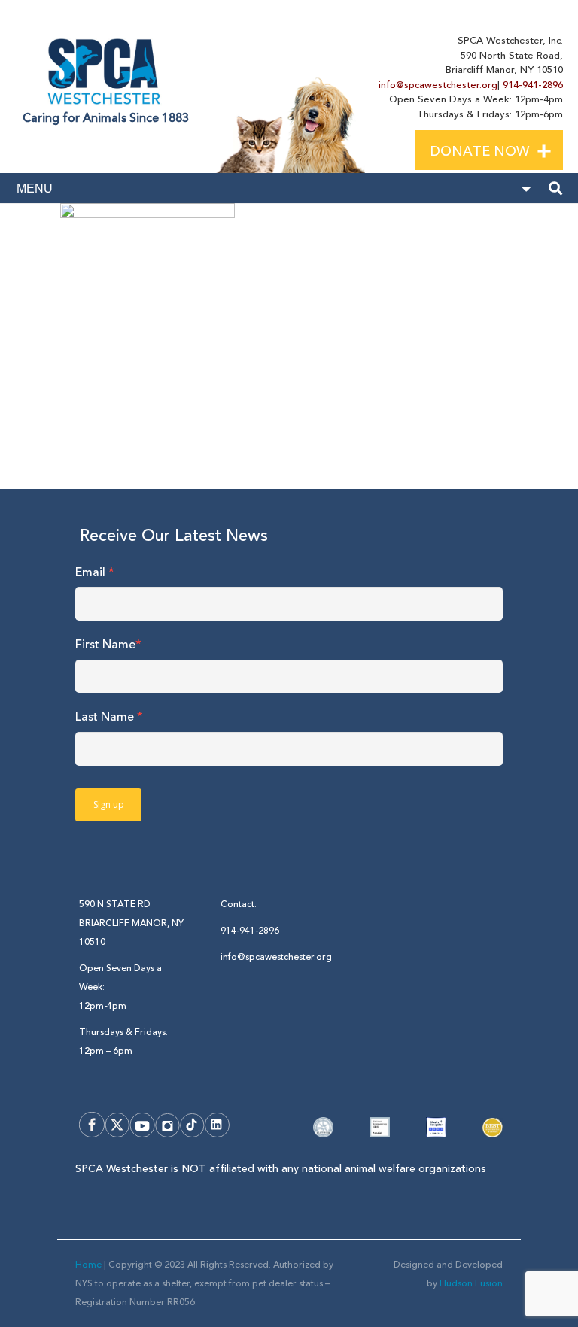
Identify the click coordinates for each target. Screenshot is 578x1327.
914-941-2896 (533, 85)
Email (94, 572)
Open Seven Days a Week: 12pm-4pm (120, 987)
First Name (108, 645)
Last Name (109, 717)
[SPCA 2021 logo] (106, 68)
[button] (556, 149)
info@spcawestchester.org (438, 85)
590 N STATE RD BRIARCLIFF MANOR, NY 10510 (131, 923)
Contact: (239, 904)
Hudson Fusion (471, 1284)
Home (88, 1265)
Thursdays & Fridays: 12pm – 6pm (123, 1041)
